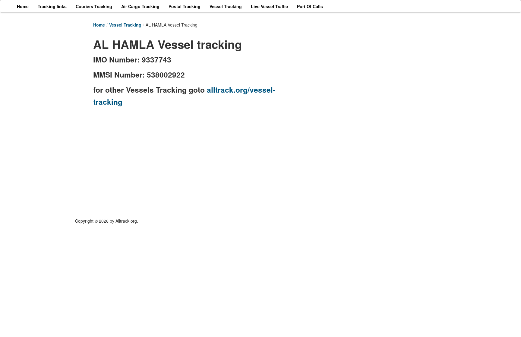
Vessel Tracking (125, 25)
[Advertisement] (360, 77)
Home (99, 25)
